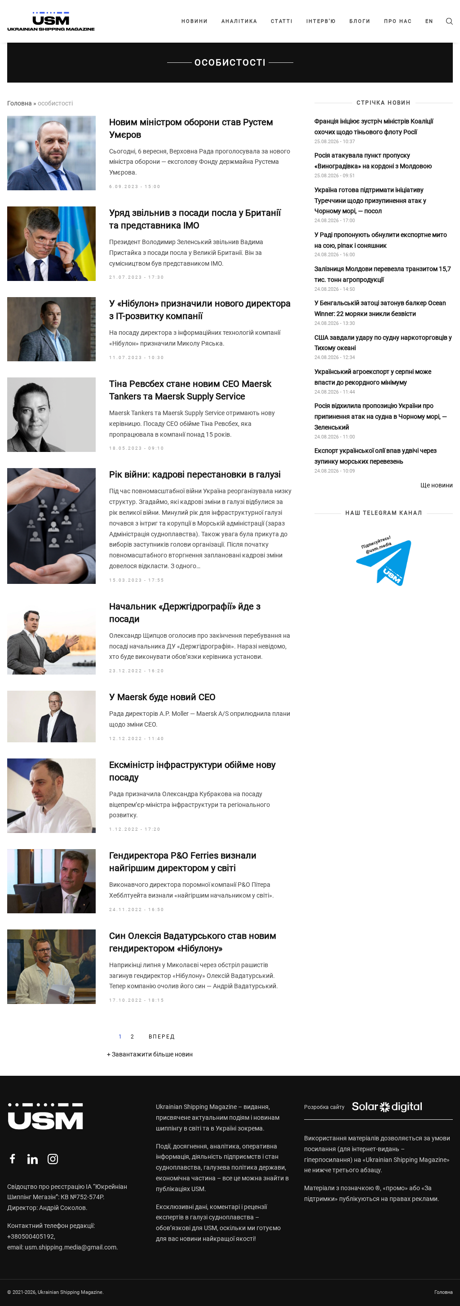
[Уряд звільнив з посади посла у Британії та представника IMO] (51, 243)
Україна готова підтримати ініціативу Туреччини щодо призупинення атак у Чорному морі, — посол (370, 200)
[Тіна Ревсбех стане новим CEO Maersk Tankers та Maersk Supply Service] (51, 414)
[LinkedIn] (32, 1159)
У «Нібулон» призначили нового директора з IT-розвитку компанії (200, 309)
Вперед (162, 1037)
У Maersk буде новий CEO (162, 697)
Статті (282, 21)
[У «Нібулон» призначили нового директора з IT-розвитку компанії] (51, 329)
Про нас (398, 21)
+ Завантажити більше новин (150, 1054)
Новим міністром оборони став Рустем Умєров (191, 128)
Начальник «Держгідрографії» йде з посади (185, 612)
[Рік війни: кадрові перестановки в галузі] (51, 525)
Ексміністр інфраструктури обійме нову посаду (192, 771)
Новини (194, 21)
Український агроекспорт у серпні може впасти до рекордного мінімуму (372, 377)
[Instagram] (53, 1159)
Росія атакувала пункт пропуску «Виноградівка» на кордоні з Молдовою (373, 161)
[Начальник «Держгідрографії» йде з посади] (51, 637)
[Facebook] (12, 1159)
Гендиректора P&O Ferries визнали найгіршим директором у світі (183, 861)
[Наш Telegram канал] (383, 561)
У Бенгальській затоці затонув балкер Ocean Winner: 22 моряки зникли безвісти (380, 308)
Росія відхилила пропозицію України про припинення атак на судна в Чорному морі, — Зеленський (380, 416)
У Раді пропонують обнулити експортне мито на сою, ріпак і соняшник (380, 240)
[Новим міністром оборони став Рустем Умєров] (51, 153)
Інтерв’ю (321, 21)
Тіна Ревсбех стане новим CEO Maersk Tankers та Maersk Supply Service (190, 390)
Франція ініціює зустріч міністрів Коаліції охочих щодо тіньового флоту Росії (373, 127)
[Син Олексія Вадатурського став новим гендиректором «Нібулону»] (51, 966)
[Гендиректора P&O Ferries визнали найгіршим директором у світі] (51, 881)
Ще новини (436, 485)
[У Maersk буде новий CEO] (51, 716)
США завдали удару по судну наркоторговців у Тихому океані (383, 343)
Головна (19, 103)
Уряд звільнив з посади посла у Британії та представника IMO (195, 219)
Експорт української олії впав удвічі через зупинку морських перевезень (375, 456)
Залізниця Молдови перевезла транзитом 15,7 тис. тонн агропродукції (382, 274)
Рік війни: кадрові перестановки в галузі (195, 474)
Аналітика (239, 21)
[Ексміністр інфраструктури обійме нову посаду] (51, 795)
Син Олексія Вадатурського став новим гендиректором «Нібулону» (192, 942)
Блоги (360, 21)
